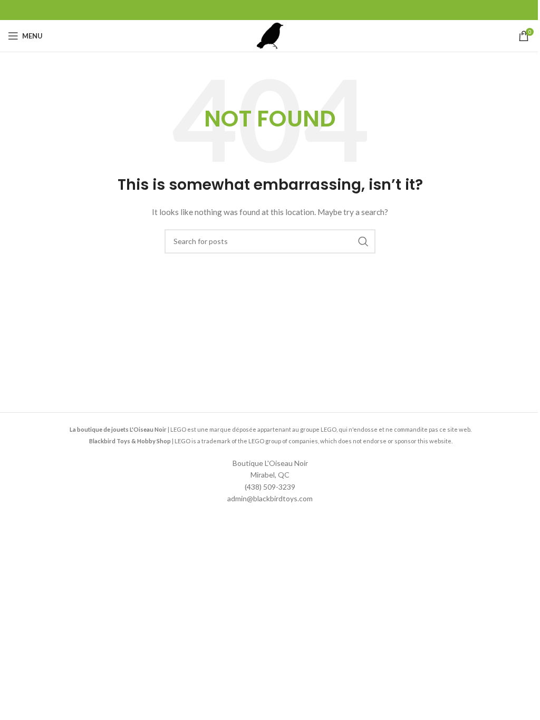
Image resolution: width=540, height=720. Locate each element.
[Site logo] (270, 35)
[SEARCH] (363, 241)
